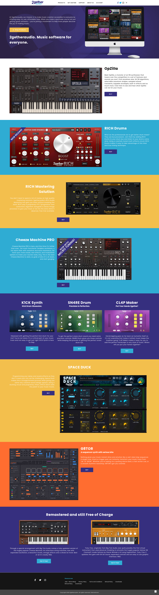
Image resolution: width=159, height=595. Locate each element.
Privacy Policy (82, 582)
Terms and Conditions (95, 582)
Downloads (119, 582)
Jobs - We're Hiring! (70, 582)
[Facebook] (118, 3)
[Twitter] (120, 3)
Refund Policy (109, 582)
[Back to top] (156, 591)
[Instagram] (123, 3)
